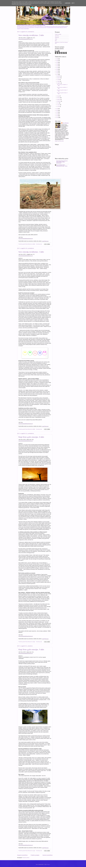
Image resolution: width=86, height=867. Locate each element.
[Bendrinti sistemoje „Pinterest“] (49, 244)
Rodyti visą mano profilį (59, 141)
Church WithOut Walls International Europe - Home (61, 166)
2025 (57, 60)
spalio (58, 79)
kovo (58, 102)
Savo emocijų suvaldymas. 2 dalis (31, 35)
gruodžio (59, 76)
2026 (57, 58)
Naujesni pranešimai (22, 855)
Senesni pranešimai (47, 855)
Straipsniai (57, 37)
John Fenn (57, 35)
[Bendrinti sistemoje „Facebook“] (48, 244)
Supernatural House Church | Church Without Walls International (62, 161)
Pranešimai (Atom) (25, 857)
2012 (57, 115)
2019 (57, 71)
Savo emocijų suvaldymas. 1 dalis (31, 251)
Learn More (67, 3)
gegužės (59, 99)
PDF (56, 40)
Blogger (48, 864)
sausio (58, 106)
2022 (57, 65)
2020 (57, 69)
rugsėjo (58, 81)
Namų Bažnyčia (66, 123)
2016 (57, 108)
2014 (57, 112)
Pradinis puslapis (35, 855)
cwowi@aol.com (45, 241)
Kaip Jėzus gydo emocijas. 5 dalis (31, 649)
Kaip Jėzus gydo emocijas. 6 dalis (31, 437)
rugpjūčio (59, 83)
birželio (58, 97)
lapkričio (59, 77)
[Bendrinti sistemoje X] (47, 244)
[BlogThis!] (45, 244)
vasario (58, 104)
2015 (57, 110)
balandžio (59, 101)
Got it (73, 3)
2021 (57, 67)
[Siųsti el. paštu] (44, 244)
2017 (57, 74)
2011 (57, 117)
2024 (57, 62)
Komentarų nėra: (39, 244)
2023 (57, 64)
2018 (57, 72)
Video (56, 39)
